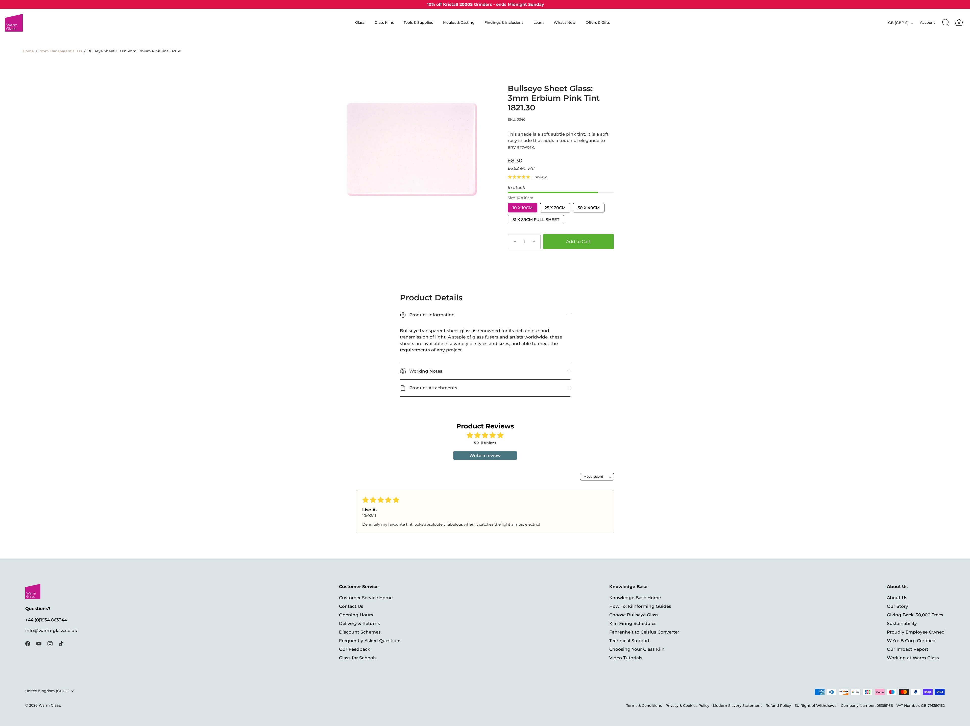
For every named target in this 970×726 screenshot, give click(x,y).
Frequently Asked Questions (370, 640)
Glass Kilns (384, 22)
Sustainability (902, 623)
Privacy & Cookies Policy (687, 706)
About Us (897, 597)
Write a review (485, 455)
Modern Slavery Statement (737, 706)
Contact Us (351, 606)
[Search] (945, 22)
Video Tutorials (625, 658)
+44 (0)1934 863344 (46, 619)
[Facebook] (27, 643)
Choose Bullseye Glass (634, 615)
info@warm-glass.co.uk (51, 630)
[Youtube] (38, 643)
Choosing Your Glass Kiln (637, 649)
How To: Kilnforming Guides (640, 606)
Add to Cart (578, 241)
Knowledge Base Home (635, 597)
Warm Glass (49, 705)
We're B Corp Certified (911, 640)
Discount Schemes (360, 632)
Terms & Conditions (644, 706)
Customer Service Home (366, 597)
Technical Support (629, 640)
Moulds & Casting (459, 22)
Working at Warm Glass (913, 658)
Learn (539, 22)
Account (927, 22)
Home (28, 51)
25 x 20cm (555, 207)
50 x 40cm (589, 207)
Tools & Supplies (418, 22)
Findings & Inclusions (503, 22)
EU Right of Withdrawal (815, 706)
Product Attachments (432, 387)
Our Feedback (354, 649)
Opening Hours (356, 615)
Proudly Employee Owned (916, 632)
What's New (565, 22)
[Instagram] (50, 643)
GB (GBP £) (898, 22)
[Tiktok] (61, 643)
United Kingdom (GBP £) (47, 691)
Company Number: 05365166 (867, 706)
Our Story (897, 606)
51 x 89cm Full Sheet (536, 219)
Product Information (428, 315)
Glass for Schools (358, 658)
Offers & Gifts (598, 22)
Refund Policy (778, 706)
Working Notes (425, 371)
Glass (360, 22)
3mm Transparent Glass (60, 51)
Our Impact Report (907, 649)
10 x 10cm (522, 207)
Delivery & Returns (359, 623)
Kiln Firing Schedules (633, 623)
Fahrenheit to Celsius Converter (644, 632)
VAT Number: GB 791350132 (920, 706)
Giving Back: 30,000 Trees (915, 615)
